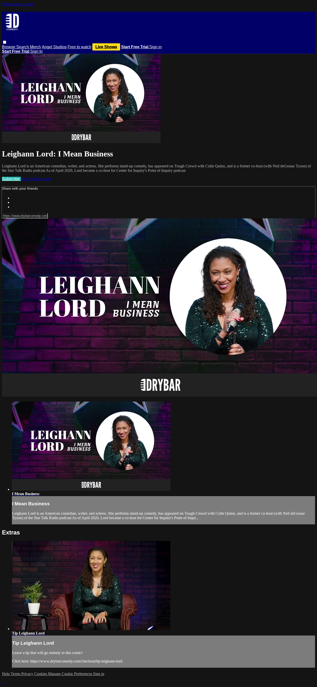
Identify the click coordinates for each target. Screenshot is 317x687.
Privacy (27, 674)
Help (6, 674)
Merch (35, 47)
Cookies (41, 674)
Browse (9, 47)
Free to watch (79, 47)
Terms (16, 674)
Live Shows (106, 47)
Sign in (155, 47)
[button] (4, 42)
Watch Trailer (32, 179)
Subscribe (11, 179)
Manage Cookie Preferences (70, 674)
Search (23, 47)
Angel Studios (54, 47)
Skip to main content (18, 4)
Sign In (36, 51)
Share (47, 179)
